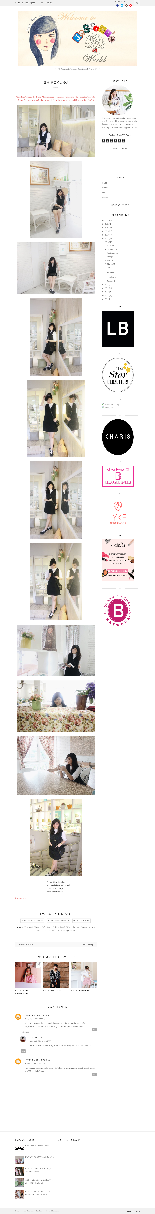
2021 (106, 224)
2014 (107, 288)
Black (30, 927)
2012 (106, 295)
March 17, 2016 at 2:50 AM (35, 1064)
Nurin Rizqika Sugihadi (38, 1015)
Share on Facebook (33, 921)
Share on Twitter (60, 921)
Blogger (37, 927)
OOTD (47, 930)
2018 (106, 235)
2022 (107, 220)
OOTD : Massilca (52, 991)
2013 (107, 292)
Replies (25, 1032)
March (110, 264)
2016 (26, 927)
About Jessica (31, 3)
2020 (107, 227)
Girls (68, 927)
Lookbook (85, 927)
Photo (59, 930)
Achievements (46, 3)
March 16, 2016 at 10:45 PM (40, 1041)
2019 (107, 231)
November (111, 246)
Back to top (132, 1211)
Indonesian (76, 927)
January (110, 281)
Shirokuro (111, 272)
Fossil (62, 927)
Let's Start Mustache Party (36, 1146)
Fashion (56, 927)
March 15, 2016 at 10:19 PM (35, 1019)
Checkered (111, 277)
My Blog (19, 3)
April (109, 260)
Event (104, 192)
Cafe (44, 927)
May (109, 256)
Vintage (66, 930)
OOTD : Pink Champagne (21, 992)
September (112, 253)
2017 (106, 238)
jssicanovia (36, 1037)
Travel (105, 197)
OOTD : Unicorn (80, 991)
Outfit (53, 930)
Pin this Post (83, 921)
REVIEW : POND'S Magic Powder (39, 1157)
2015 (106, 284)
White (72, 930)
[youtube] (130, 6)
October (110, 249)
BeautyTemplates (28, 1211)
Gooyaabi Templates (52, 1211)
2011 (106, 299)
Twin (109, 267)
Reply (94, 1029)
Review (105, 188)
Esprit (49, 927)
